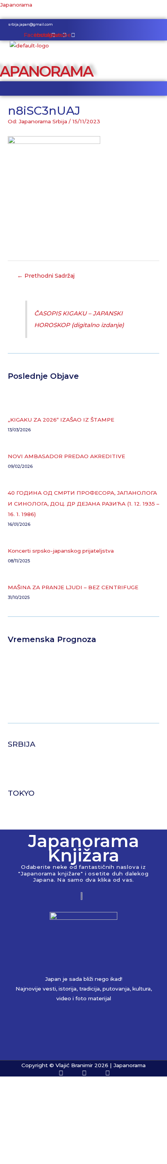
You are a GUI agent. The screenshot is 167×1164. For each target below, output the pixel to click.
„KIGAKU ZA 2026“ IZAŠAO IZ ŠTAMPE (61, 420)
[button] (83, 88)
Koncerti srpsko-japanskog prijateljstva (61, 551)
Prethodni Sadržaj (46, 275)
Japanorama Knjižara (83, 848)
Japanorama (16, 5)
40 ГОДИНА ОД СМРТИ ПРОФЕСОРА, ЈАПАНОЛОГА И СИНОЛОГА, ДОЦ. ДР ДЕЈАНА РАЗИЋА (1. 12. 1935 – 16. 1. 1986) (83, 503)
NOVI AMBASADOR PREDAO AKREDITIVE (66, 456)
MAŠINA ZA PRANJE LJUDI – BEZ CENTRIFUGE (73, 587)
